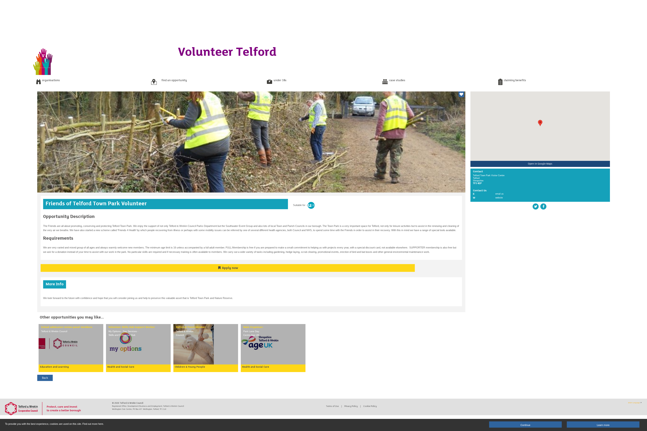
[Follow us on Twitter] (536, 206)
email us (499, 194)
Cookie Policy (370, 406)
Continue (525, 425)
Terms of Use (332, 406)
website (499, 197)
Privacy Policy (351, 406)
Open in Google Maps (540, 164)
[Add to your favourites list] (461, 94)
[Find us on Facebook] (543, 206)
